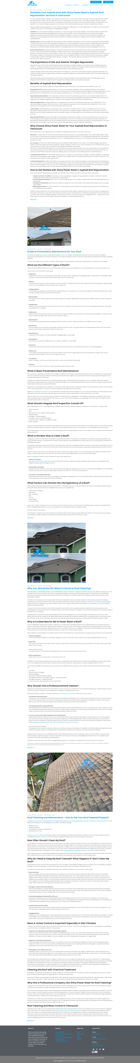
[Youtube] (103, 1049)
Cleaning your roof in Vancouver (36, 835)
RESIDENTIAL (76, 5)
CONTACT (110, 5)
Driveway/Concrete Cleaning (63, 1037)
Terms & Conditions (58, 1060)
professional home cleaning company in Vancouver (79, 850)
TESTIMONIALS (68, 5)
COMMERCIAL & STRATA (88, 5)
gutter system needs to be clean (41, 461)
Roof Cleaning (47, 10)
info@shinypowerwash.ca (99, 1039)
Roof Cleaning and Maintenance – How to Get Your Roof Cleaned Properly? (68, 817)
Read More (33, 199)
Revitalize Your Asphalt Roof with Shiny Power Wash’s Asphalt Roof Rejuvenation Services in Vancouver (67, 14)
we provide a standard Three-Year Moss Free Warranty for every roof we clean (55, 722)
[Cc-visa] (96, 1052)
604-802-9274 (96, 1034)
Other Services (59, 1039)
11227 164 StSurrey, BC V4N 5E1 (97, 1044)
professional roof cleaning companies (97, 601)
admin (40, 10)
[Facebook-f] (96, 1049)
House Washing (59, 1032)
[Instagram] (100, 1049)
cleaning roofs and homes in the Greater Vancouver (67, 1010)
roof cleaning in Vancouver (39, 391)
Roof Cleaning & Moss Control (63, 1034)
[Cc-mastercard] (93, 1052)
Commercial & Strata (61, 1041)
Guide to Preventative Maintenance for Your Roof (54, 251)
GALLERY (97, 5)
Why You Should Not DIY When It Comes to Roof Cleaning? (59, 588)
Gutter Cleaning (60, 1035)
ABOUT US (103, 5)
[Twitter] (93, 1049)
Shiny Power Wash (51, 505)
